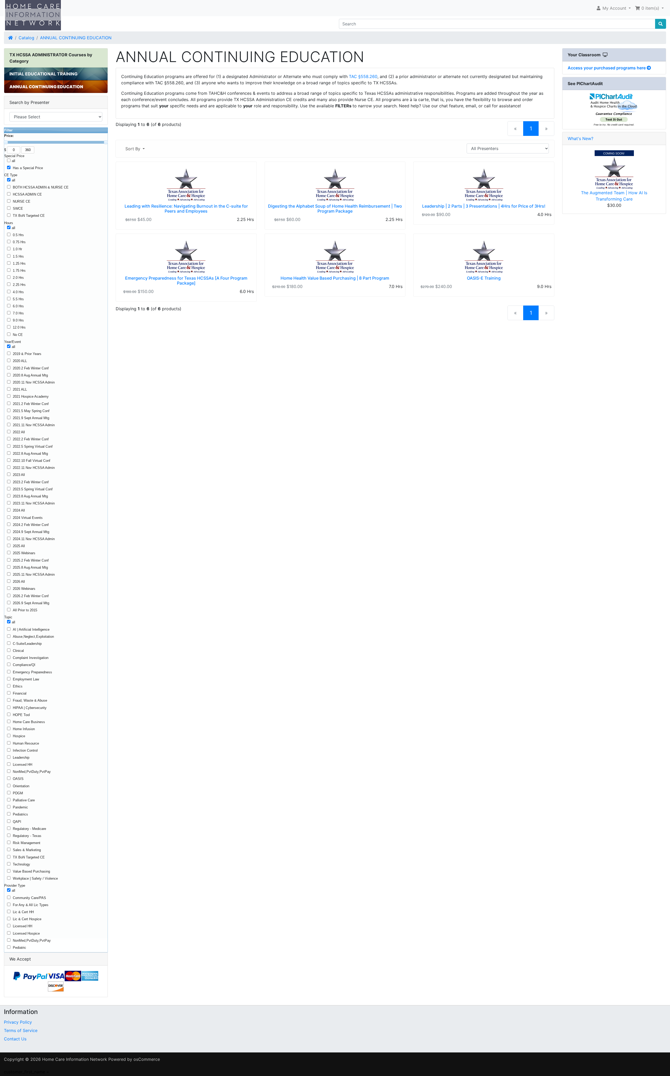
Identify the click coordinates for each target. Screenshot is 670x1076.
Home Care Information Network (74, 1059)
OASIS (18, 779)
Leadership (21, 757)
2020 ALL (20, 361)
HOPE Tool (21, 715)
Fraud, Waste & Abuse (30, 700)
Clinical (18, 651)
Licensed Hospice (26, 933)
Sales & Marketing (27, 850)
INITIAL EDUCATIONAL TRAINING (43, 73)
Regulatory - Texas (27, 836)
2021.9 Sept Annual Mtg (31, 418)
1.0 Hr (17, 249)
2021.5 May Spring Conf (31, 411)
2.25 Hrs (19, 285)
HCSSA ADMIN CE (27, 194)
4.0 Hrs (18, 292)
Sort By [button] (133, 148)
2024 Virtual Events (28, 518)
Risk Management (26, 843)
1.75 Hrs (19, 271)
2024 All (19, 510)
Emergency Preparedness (32, 672)
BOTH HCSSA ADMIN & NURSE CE (41, 187)
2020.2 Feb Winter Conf (31, 368)
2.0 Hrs (18, 278)
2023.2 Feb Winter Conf (31, 482)
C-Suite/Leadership (27, 644)
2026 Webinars (24, 589)
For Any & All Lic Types (30, 905)
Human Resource (26, 743)
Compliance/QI (24, 665)
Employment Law (26, 679)
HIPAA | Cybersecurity (30, 708)
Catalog (26, 37)
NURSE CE (21, 201)
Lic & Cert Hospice (27, 919)
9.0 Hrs (18, 320)
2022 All (19, 432)
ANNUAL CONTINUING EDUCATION (75, 37)
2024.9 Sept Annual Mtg (31, 532)
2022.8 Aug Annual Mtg (30, 454)
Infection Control (25, 750)
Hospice (19, 736)
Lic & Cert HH (23, 912)
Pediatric (19, 948)
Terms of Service (20, 1030)
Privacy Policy (18, 1022)
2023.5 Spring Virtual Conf (33, 489)
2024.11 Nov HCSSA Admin (34, 539)
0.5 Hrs (18, 235)
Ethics (18, 686)
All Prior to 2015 (25, 610)
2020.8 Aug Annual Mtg (30, 375)
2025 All (19, 546)
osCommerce (146, 1059)
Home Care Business (29, 722)
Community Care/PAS (29, 898)
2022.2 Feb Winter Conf (31, 439)
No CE (18, 335)
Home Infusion (24, 729)
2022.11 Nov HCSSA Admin (34, 468)
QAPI (17, 822)
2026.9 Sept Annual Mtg (31, 603)
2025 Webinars (24, 553)
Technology (21, 864)
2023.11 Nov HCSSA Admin (34, 503)
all (13, 161)
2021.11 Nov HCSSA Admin (34, 425)
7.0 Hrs (18, 313)
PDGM (18, 793)
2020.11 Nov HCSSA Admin (34, 382)
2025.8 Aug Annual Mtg (30, 567)
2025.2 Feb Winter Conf (31, 560)
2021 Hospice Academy (31, 396)
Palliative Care (24, 800)
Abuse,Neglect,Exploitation (33, 637)
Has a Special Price (28, 168)
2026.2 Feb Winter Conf (31, 596)
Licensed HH (22, 765)
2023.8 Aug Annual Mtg (30, 496)
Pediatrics (20, 814)
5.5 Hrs (18, 299)
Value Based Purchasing (31, 871)
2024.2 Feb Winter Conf (31, 525)
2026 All (19, 582)
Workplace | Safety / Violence (35, 878)
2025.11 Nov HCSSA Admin (34, 574)
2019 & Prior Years (27, 354)
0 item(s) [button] (650, 8)
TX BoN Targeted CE (29, 216)
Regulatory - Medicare (29, 829)
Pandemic (20, 807)
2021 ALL (20, 389)
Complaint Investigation (30, 658)
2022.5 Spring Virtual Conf (33, 446)
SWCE (18, 208)
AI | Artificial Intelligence (31, 629)
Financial (19, 693)
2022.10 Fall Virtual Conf (31, 461)
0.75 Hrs (19, 242)
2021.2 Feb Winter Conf (31, 404)
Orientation (21, 786)
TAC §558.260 (363, 76)
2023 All (19, 475)
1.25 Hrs (19, 263)
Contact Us (15, 1038)
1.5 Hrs (18, 256)
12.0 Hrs (19, 327)
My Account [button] (614, 8)
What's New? (580, 138)
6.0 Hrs (18, 306)
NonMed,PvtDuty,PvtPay (32, 772)
